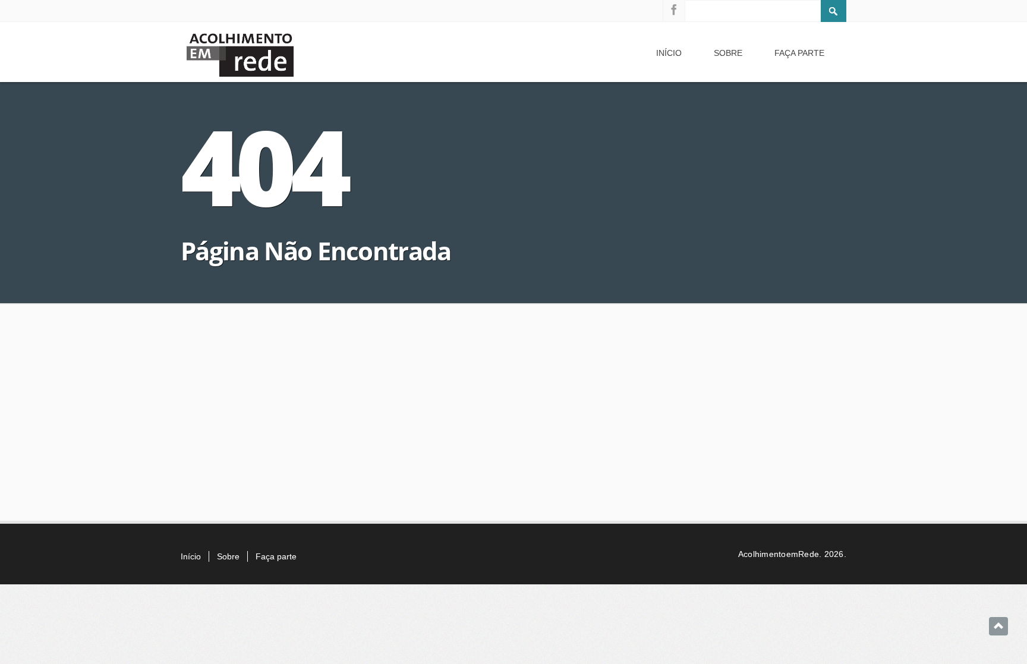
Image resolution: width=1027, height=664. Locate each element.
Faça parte (799, 53)
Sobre (728, 53)
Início (669, 53)
